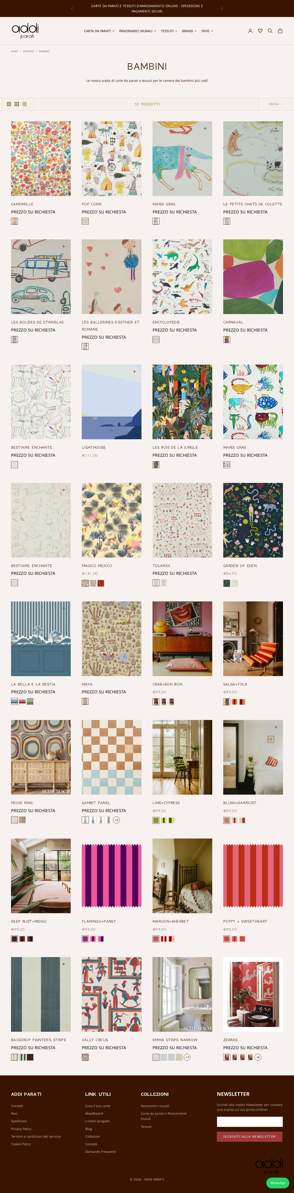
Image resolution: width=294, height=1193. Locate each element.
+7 (187, 1057)
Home (14, 51)
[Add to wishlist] (64, 128)
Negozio (28, 51)
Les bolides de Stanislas (37, 322)
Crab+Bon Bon (167, 684)
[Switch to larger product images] (9, 104)
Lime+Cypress (166, 802)
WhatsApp (277, 1183)
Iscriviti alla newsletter (249, 1136)
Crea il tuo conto (97, 1106)
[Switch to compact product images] (25, 104)
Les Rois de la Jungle (175, 447)
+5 (258, 1057)
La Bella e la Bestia (33, 684)
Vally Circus (95, 1039)
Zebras (230, 1039)
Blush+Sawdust (240, 802)
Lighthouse (94, 447)
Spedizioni (19, 1121)
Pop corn (91, 204)
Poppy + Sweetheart (245, 921)
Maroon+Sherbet (171, 921)
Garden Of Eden (240, 565)
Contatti (17, 1106)
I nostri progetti (97, 1121)
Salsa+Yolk (235, 684)
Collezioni (92, 1136)
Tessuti (146, 1126)
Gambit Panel (96, 802)
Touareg (161, 565)
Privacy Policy (21, 1129)
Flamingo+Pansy (99, 921)
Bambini (44, 51)
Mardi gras (164, 204)
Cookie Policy (21, 1144)
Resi (14, 1113)
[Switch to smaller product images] (17, 104)
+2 (116, 820)
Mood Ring (22, 802)
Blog (88, 1129)
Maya (87, 684)
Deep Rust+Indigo (29, 921)
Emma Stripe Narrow (175, 1039)
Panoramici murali (155, 1106)
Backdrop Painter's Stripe (38, 1039)
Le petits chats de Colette (252, 204)
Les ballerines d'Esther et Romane (110, 326)
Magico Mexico (97, 565)
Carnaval (233, 322)
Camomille (22, 204)
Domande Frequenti (100, 1151)
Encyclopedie (166, 322)
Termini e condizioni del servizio (36, 1136)
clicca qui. (199, 9)
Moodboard (94, 1113)
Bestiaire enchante (31, 447)
